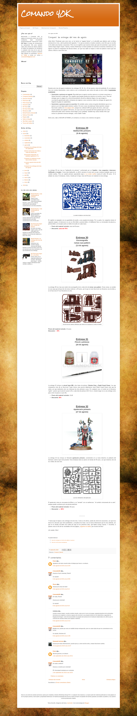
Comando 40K (45, 13)
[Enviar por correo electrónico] (63, 550)
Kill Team (35, 28)
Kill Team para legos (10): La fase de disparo (36, 225)
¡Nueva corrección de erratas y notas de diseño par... (32, 151)
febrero (26, 180)
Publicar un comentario (57, 676)
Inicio (83, 679)
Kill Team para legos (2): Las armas (36, 254)
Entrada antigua (111, 679)
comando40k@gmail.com (28, 57)
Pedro (54, 561)
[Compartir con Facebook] (68, 550)
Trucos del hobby (27, 123)
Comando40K (57, 571)
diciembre (27, 135)
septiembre (27, 142)
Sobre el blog (26, 119)
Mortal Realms (63, 28)
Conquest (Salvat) (58, 552)
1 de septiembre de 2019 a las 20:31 (63, 656)
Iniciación (25, 104)
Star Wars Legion (27, 121)
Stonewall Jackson (58, 641)
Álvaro (55, 584)
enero (26, 182)
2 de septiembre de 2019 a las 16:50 (63, 672)
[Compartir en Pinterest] (70, 550)
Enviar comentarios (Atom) (63, 682)
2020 (24, 131)
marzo (26, 177)
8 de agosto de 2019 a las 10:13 (61, 620)
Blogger (87, 703)
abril (25, 175)
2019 (24, 133)
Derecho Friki (26, 98)
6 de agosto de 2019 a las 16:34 (61, 565)
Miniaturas (25, 111)
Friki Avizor (26, 100)
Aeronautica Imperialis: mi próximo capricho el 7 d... (31, 155)
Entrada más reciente (54, 679)
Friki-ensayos (26, 102)
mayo (26, 173)
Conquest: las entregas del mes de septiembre (32, 147)
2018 (24, 185)
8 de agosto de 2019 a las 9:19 (61, 605)
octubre (26, 140)
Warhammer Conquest (48, 28)
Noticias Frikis (26, 115)
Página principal (25, 28)
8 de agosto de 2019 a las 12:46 (61, 636)
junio (25, 170)
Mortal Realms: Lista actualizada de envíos (36, 210)
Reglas (25, 117)
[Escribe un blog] (65, 550)
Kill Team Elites (27, 109)
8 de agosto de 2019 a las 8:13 (61, 589)
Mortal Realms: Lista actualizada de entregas (36, 195)
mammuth (70, 703)
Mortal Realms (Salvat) (29, 113)
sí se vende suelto (90, 174)
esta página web (69, 108)
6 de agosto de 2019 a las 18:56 (61, 579)
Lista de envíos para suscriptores (59, 542)
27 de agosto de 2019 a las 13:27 (62, 646)
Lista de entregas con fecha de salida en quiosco (63, 540)
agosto (26, 145)
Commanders (26, 94)
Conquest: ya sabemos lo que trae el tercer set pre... (32, 159)
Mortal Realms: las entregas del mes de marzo (36, 240)
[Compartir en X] (67, 550)
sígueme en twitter (85, 526)
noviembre (27, 138)
